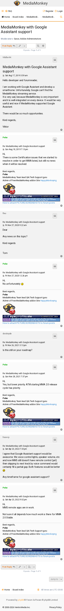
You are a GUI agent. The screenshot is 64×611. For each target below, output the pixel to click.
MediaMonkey (35, 3)
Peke (5, 137)
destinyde (7, 333)
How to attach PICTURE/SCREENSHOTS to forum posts (29, 203)
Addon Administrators (30, 39)
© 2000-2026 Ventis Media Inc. (16, 607)
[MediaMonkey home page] (17, 3)
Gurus (16, 39)
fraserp (6, 437)
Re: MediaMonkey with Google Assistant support (24, 146)
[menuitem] (8, 11)
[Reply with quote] (55, 59)
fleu (4, 213)
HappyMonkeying (48, 180)
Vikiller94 (7, 57)
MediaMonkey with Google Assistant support (24, 29)
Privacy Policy (55, 607)
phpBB (21, 600)
